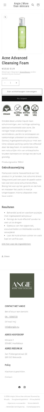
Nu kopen (22, 98)
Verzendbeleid (33, 403)
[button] (5, 5)
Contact (8, 377)
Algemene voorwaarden (17, 403)
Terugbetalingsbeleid (20, 399)
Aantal (4, 78)
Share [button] (7, 256)
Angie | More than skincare (20, 396)
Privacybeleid (35, 399)
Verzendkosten (25, 72)
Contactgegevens (33, 407)
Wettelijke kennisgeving (15, 407)
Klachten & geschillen (15, 371)
